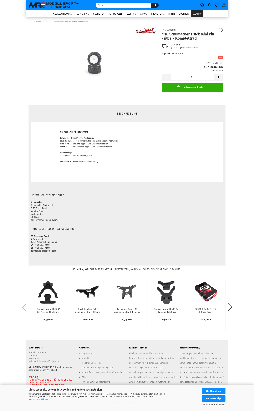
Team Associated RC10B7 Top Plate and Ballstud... (48, 310)
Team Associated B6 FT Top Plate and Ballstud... (166, 310)
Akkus (143, 14)
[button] (202, 5)
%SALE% (197, 14)
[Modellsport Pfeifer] (55, 5)
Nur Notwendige (213, 398)
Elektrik (131, 14)
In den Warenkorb (193, 87)
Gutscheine (82, 14)
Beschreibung (127, 113)
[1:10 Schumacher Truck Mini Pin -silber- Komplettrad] (94, 62)
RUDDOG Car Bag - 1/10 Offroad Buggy (206, 310)
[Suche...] (155, 5)
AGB (84, 377)
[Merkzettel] (216, 5)
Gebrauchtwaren (62, 14)
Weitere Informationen (213, 404)
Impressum (87, 353)
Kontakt (85, 358)
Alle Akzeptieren (213, 391)
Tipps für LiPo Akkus (91, 363)
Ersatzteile (157, 14)
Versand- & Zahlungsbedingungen (97, 367)
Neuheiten (98, 14)
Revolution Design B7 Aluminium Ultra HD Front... (127, 310)
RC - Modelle (115, 14)
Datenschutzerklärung (38, 399)
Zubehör (184, 14)
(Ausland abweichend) (190, 48)
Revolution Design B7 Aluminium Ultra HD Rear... (87, 310)
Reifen (171, 14)
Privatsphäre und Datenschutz (96, 382)
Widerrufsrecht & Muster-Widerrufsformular (102, 372)
